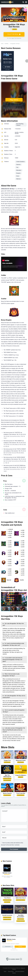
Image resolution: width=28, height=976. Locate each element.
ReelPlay (14, 29)
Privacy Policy (11, 971)
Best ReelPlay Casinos (19, 124)
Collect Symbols (20, 161)
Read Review (7, 946)
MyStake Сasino (7, 59)
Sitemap (14, 972)
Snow (17, 176)
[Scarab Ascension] (7, 913)
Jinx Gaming (7, 902)
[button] (25, 599)
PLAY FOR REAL (13, 34)
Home (2, 43)
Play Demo (14, 100)
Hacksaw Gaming (7, 778)
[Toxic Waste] (7, 896)
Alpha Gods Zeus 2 (21, 898)
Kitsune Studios (7, 780)
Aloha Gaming (20, 918)
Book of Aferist (7, 793)
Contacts (14, 969)
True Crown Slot (20, 793)
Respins (18, 173)
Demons (18, 164)
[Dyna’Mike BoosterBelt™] (21, 913)
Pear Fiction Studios (20, 899)
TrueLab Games (7, 795)
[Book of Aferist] (7, 791)
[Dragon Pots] (7, 758)
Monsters (18, 170)
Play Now (20, 946)
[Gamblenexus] (7, 2)
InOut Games (7, 762)
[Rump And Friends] (21, 758)
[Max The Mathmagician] (7, 773)
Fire (17, 167)
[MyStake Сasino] (7, 871)
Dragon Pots (7, 760)
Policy (5, 971)
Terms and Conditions (19, 971)
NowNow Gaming (7, 919)
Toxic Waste (7, 898)
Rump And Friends (21, 760)
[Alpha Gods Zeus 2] (21, 896)
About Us (23, 968)
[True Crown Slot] (21, 791)
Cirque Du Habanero (20, 775)
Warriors (18, 179)
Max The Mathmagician (7, 776)
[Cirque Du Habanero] (21, 773)
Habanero (20, 777)
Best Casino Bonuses (11, 48)
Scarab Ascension (7, 915)
